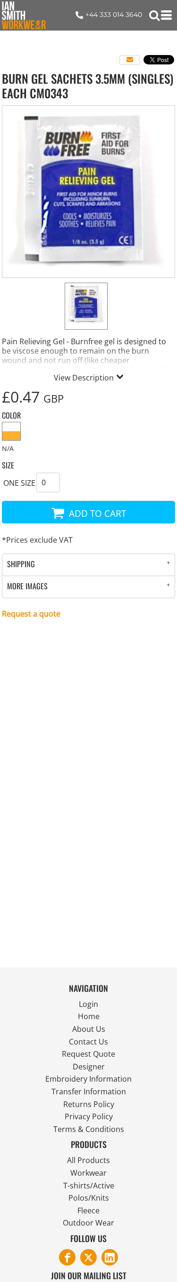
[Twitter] (88, 1257)
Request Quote (88, 1054)
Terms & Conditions (88, 1129)
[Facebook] (67, 1257)
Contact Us (88, 1042)
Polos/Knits (88, 1198)
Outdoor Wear (88, 1223)
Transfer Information (88, 1091)
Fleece (88, 1210)
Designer (89, 1066)
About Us (88, 1029)
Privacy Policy (89, 1116)
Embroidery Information (88, 1079)
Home (89, 1016)
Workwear (88, 1173)
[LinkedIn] (109, 1257)
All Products (88, 1160)
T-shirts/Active (88, 1185)
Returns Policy (88, 1104)
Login (88, 1004)
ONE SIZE (19, 483)
